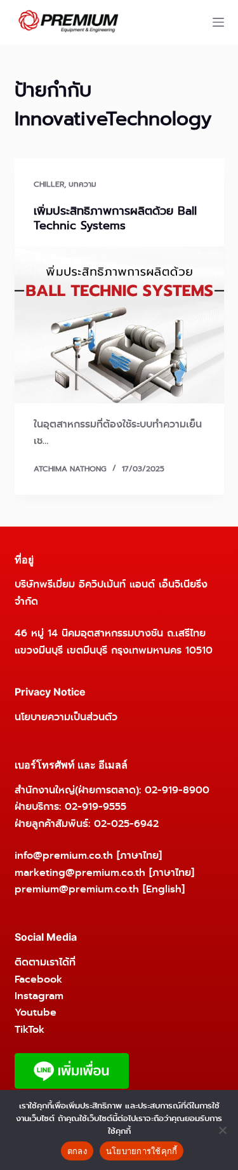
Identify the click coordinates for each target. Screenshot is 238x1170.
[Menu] (218, 22)
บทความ (82, 184)
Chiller (49, 184)
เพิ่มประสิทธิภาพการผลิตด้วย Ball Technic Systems (115, 218)
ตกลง (77, 1151)
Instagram (39, 995)
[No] (222, 1130)
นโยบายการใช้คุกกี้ (142, 1151)
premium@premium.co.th (77, 889)
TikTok (29, 1029)
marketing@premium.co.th (80, 872)
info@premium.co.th (64, 855)
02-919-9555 (95, 806)
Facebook (38, 979)
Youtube (35, 1012)
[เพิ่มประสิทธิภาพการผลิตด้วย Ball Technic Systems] (119, 325)
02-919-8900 (177, 790)
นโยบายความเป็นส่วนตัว (66, 716)
